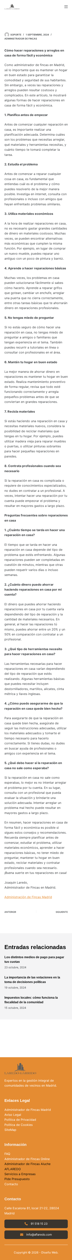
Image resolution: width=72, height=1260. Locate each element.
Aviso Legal (12, 1115)
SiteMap (10, 1130)
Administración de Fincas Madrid (28, 897)
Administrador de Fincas (20, 38)
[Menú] (66, 6)
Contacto (11, 1184)
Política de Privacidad (20, 1120)
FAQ (7, 1154)
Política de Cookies (18, 1125)
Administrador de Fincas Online (27, 1159)
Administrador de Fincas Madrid (27, 1110)
